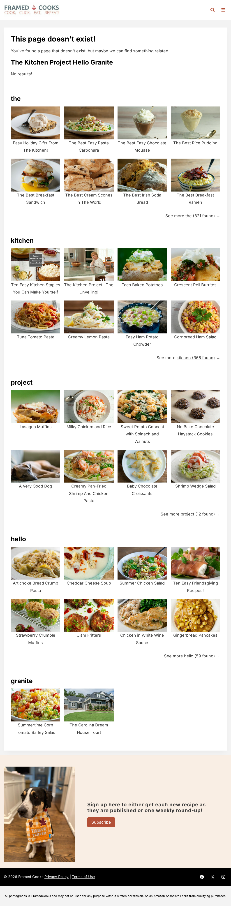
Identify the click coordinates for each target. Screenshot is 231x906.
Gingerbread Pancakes (195, 635)
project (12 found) (198, 514)
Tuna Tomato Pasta (35, 337)
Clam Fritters (88, 635)
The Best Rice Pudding (195, 143)
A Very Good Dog (35, 486)
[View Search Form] (212, 10)
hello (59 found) (199, 656)
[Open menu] (223, 9)
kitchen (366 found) (196, 357)
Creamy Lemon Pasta (89, 337)
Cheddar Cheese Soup (89, 583)
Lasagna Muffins (36, 426)
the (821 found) (200, 215)
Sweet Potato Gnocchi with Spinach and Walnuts (142, 434)
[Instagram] (223, 877)
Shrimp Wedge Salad (195, 486)
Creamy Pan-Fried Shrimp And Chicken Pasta (89, 493)
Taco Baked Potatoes (142, 284)
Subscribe (101, 822)
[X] (212, 877)
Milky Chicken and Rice (89, 426)
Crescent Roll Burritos (195, 284)
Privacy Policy (56, 876)
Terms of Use (83, 876)
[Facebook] (202, 877)
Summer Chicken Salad (142, 583)
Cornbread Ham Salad (195, 337)
